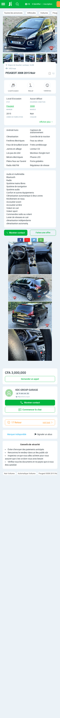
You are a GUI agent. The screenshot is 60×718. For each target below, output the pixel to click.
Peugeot (10, 106)
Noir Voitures (9, 473)
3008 (32, 106)
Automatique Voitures (27, 473)
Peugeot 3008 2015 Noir (48, 473)
